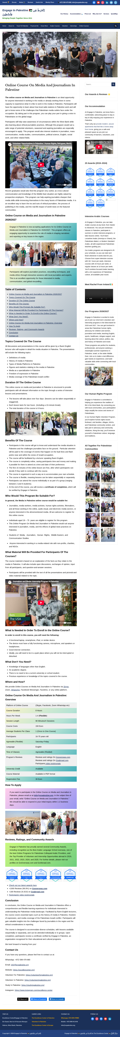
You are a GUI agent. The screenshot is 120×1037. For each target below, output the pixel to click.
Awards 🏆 (5, 2)
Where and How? (16, 320)
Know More (44, 26)
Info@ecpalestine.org (20, 965)
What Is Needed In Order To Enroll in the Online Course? (33, 313)
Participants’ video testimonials (21, 895)
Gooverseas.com (63, 757)
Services (106, 14)
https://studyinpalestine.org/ (32, 985)
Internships (73, 26)
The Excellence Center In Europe (43, 1025)
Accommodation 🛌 (76, 14)
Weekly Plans (50, 2)
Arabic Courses (55, 26)
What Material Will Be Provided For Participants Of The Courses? (36, 310)
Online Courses (84, 26)
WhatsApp (15, 690)
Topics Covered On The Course (22, 297)
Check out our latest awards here (23, 885)
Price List (88, 14)
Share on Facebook (39, 999)
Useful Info (39, 2)
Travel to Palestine (22, 26)
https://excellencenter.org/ (24, 970)
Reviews (30, 2)
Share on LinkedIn (58, 999)
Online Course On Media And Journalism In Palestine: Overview (35, 323)
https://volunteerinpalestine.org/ (38, 980)
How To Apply (14, 326)
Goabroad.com (62, 760)
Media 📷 (22, 2)
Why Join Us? (97, 14)
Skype (66, 687)
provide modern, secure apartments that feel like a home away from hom (99, 126)
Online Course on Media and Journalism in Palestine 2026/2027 (35, 294)
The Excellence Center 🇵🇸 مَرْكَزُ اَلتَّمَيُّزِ (106, 1033)
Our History (64, 14)
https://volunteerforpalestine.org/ (39, 975)
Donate (14, 2)
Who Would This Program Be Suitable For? (27, 307)
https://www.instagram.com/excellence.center (33, 990)
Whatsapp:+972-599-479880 (70, 1018)
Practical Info (34, 26)
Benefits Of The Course (19, 304)
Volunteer (65, 26)
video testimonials (53, 764)
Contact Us (13, 336)
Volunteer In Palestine (39, 1021)
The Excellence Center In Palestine (43, 1018)
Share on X (23, 999)
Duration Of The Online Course (22, 301)
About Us (11, 26)
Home (4, 26)
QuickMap (114, 14)
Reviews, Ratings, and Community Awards (26, 329)
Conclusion (13, 333)
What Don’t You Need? (18, 317)
